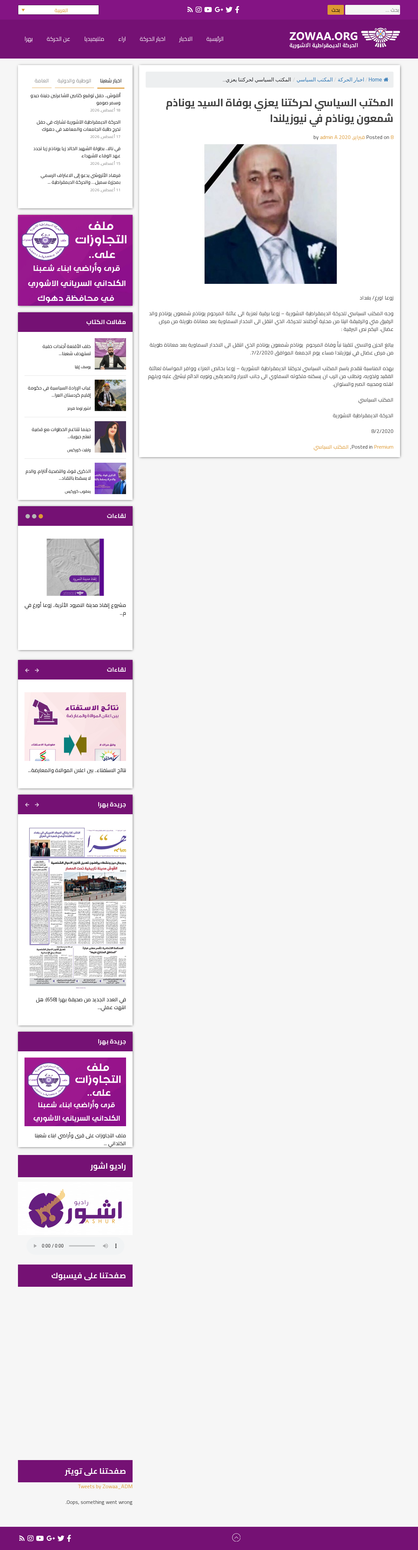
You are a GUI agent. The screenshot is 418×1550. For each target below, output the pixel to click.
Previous (37, 669)
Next (27, 669)
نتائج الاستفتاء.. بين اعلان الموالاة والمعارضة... (77, 770)
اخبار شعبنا (111, 80)
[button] (58, 10)
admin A (329, 137)
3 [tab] (27, 516)
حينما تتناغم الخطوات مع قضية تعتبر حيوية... (61, 433)
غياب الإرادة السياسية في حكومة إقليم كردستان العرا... (59, 391)
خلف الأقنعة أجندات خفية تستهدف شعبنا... (66, 350)
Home (375, 80)
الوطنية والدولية (74, 80)
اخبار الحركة (351, 80)
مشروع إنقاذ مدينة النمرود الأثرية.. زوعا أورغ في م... (75, 609)
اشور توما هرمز (79, 408)
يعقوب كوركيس (78, 491)
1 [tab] (41, 516)
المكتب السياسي (315, 80)
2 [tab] (34, 516)
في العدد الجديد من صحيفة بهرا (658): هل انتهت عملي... (81, 1003)
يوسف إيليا (83, 366)
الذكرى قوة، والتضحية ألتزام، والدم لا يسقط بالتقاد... (58, 475)
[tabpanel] (75, 582)
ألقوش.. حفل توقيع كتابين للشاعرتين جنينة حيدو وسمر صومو (75, 99)
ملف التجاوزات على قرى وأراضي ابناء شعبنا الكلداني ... (80, 1139)
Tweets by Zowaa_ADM (105, 1486)
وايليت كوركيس (79, 450)
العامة (42, 80)
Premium (384, 447)
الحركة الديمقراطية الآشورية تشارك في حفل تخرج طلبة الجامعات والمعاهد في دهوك (79, 125)
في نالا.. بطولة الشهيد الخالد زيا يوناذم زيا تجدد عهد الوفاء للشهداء (77, 152)
